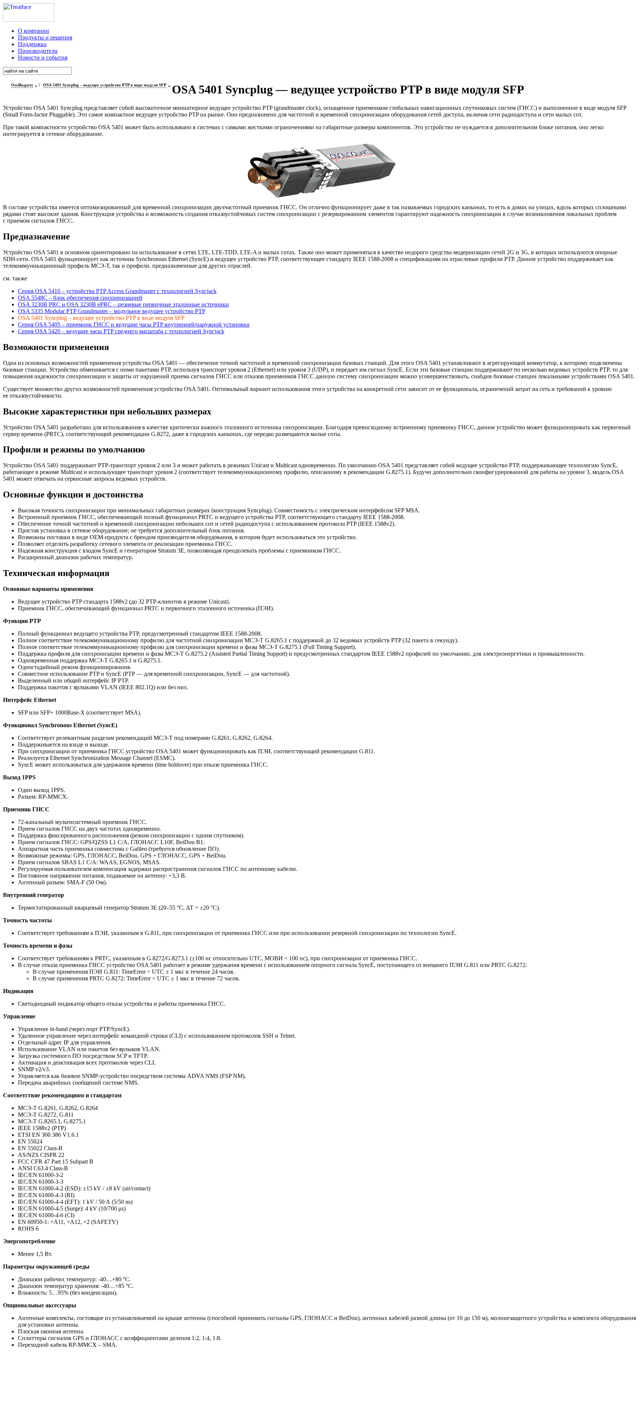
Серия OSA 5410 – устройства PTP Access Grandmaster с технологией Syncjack (117, 291)
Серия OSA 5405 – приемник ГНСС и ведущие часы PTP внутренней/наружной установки (134, 324)
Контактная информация (343, 1377)
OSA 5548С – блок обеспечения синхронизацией (80, 298)
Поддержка (32, 44)
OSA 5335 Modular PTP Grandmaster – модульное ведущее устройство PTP (111, 311)
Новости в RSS (338, 1386)
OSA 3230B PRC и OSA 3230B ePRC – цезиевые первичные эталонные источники (123, 304)
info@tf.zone (282, 1377)
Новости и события (42, 57)
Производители (38, 51)
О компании (33, 31)
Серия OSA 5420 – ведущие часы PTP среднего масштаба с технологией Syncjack (121, 331)
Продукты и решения (45, 37)
